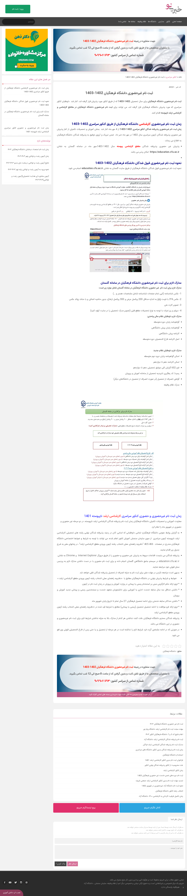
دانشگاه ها (152, 21)
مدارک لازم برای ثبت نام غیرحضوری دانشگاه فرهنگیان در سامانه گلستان (26, 113)
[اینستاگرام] (21, 882)
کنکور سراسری (171, 77)
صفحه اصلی (177, 21)
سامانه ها (131, 21)
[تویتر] (15, 882)
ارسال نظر (73, 864)
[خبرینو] (173, 15)
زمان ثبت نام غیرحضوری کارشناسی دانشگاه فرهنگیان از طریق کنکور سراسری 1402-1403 (26, 90)
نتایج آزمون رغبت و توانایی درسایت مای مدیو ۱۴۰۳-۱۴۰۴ (27, 163)
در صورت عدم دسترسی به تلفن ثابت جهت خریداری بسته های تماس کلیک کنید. (119, 694)
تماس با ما (122, 21)
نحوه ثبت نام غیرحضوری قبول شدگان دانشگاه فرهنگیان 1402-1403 (26, 103)
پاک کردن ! (60, 864)
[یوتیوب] (10, 882)
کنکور (168, 21)
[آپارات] (26, 882)
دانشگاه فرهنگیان (169, 651)
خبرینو (162, 880)
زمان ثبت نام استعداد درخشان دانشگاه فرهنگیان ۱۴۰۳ (28, 149)
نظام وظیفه (141, 21)
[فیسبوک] (4, 882)
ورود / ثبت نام (17, 9)
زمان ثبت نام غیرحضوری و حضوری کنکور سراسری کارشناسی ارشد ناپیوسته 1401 (26, 129)
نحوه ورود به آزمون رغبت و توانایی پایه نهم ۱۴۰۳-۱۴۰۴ (28, 169)
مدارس (161, 21)
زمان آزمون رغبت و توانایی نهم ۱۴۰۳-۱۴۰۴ (33, 156)
